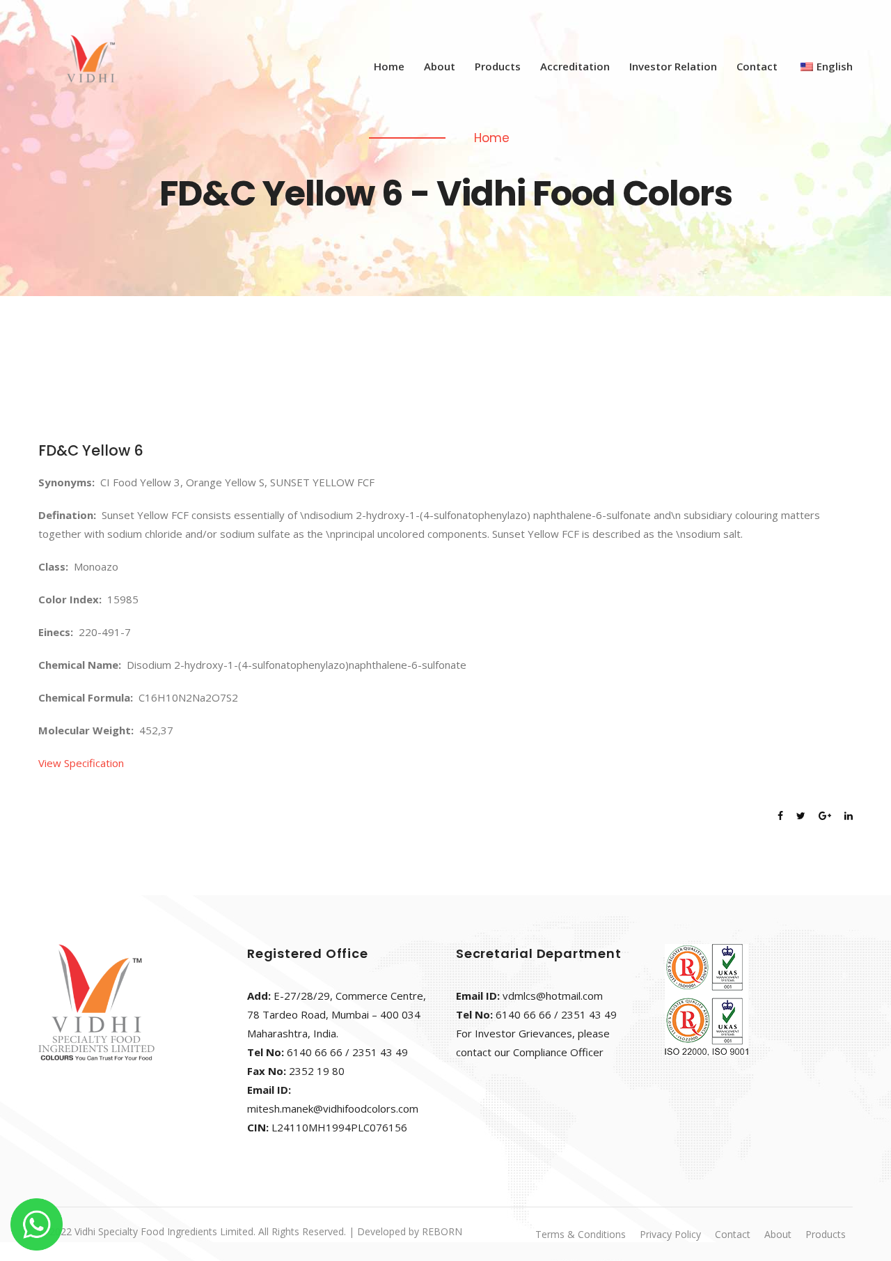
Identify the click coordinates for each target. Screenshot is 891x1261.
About (439, 66)
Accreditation (575, 66)
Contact (757, 66)
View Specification (81, 763)
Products (498, 66)
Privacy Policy (670, 1234)
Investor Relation (673, 66)
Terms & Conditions (580, 1234)
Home (389, 66)
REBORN (442, 1231)
